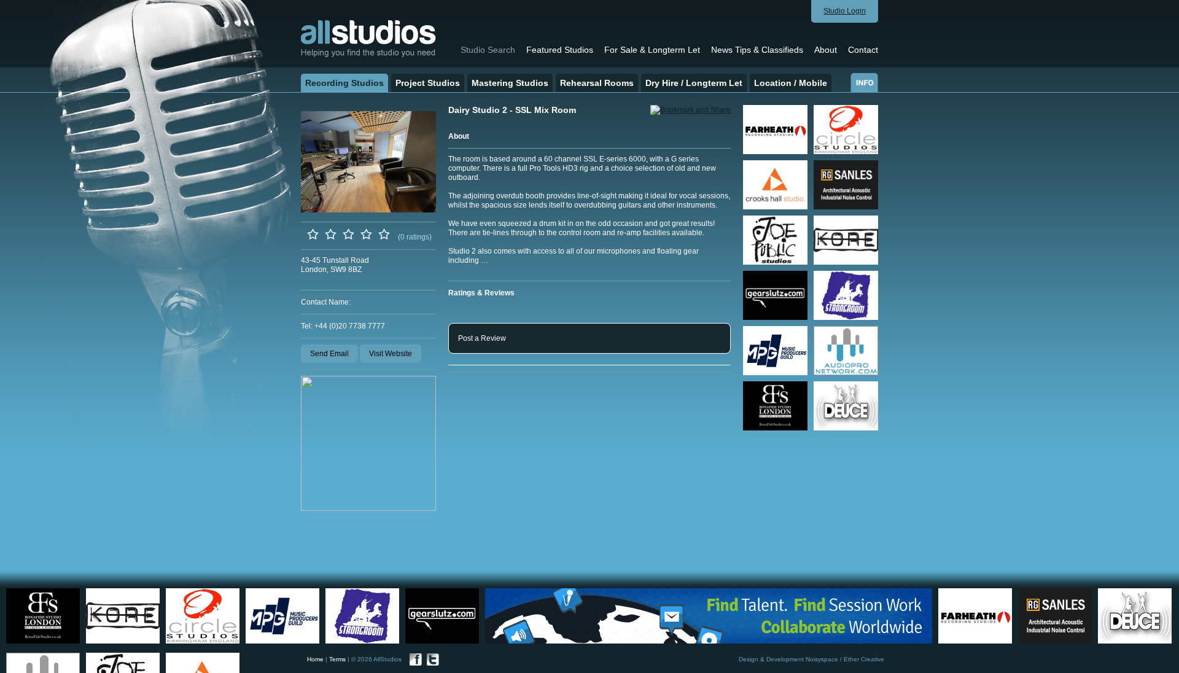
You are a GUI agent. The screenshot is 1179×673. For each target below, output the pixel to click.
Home (315, 659)
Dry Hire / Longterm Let (693, 83)
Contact (863, 50)
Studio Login (844, 11)
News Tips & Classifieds (757, 50)
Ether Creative (864, 659)
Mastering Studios (510, 83)
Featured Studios (559, 50)
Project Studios (427, 83)
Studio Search (488, 50)
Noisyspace (822, 659)
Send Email (329, 353)
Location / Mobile (790, 83)
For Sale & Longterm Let (652, 50)
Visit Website (390, 353)
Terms (337, 659)
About (825, 50)
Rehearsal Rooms (597, 83)
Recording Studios (344, 83)
